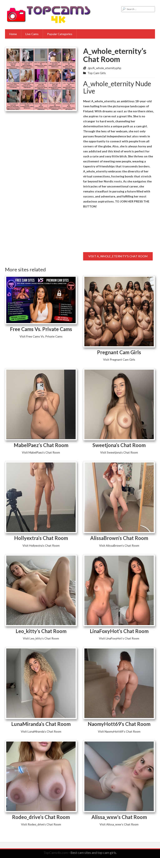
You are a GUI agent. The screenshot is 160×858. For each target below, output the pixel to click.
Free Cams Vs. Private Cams (41, 329)
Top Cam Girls (97, 73)
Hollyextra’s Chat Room (41, 538)
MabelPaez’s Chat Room (41, 445)
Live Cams (32, 34)
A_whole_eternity (95, 171)
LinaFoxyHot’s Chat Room (119, 631)
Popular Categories (59, 34)
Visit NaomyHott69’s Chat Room (119, 731)
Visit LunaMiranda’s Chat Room (41, 731)
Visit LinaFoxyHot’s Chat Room (119, 638)
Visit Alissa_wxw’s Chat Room (119, 824)
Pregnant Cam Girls (119, 352)
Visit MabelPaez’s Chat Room (41, 452)
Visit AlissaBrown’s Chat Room (119, 545)
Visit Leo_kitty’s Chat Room (41, 638)
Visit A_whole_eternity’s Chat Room (118, 256)
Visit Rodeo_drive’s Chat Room (41, 824)
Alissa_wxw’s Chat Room (119, 817)
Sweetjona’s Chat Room (119, 445)
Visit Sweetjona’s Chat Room (119, 452)
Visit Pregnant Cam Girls (119, 359)
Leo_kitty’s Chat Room (41, 631)
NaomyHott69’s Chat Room (119, 724)
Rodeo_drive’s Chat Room (41, 817)
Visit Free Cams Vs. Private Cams (41, 336)
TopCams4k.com (56, 852)
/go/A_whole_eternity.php (104, 68)
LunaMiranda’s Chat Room (41, 724)
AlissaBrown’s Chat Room (119, 538)
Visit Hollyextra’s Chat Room (41, 545)
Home (13, 34)
